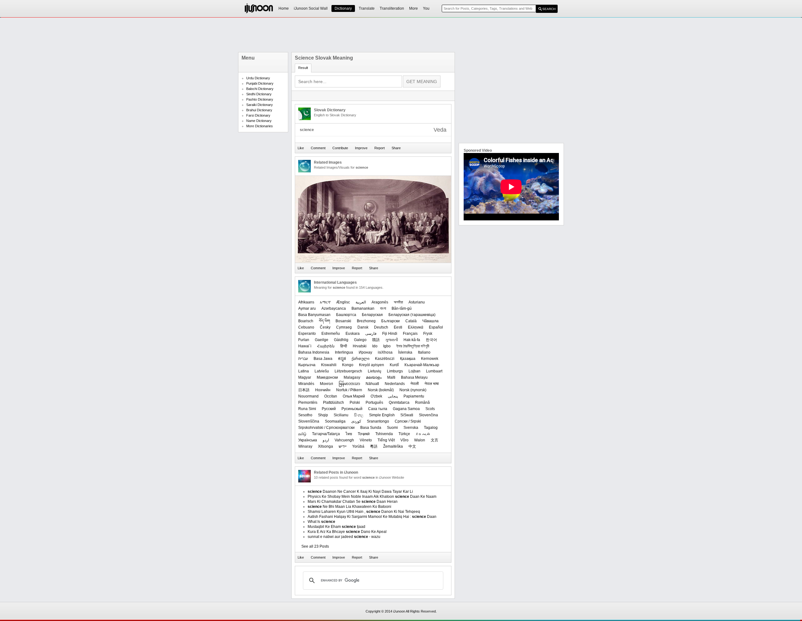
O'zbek (376, 396)
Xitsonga (325, 446)
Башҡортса (346, 315)
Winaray (305, 446)
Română (422, 402)
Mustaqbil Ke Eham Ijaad (336, 526)
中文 (412, 446)
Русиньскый (351, 409)
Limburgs (395, 371)
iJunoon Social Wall (311, 8)
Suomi (392, 427)
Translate (367, 8)
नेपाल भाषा (431, 384)
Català (411, 321)
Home (284, 8)
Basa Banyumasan (314, 315)
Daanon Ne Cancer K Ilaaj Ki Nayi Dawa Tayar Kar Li (360, 491)
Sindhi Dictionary (259, 94)
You (426, 8)
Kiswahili (328, 365)
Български (390, 321)
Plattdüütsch (333, 402)
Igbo (387, 346)
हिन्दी (343, 346)
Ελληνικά (415, 327)
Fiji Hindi (389, 333)
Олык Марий (354, 396)
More (413, 8)
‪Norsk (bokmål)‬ (381, 390)
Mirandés (306, 384)
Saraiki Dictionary (259, 105)
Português (374, 402)
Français (410, 333)
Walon (419, 440)
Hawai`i (304, 346)
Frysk (427, 333)
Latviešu (322, 371)
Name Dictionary (259, 121)
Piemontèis (307, 402)
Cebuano (306, 327)
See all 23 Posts (315, 546)
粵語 (374, 446)
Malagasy (352, 377)
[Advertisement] (401, 35)
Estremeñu (330, 333)
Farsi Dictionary (258, 115)
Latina (303, 371)
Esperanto (307, 333)
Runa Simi (307, 409)
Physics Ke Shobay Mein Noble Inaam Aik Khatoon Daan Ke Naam (372, 496)
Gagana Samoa (406, 409)
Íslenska (405, 352)
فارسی (371, 333)
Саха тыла (377, 409)
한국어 (431, 340)
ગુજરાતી (391, 340)
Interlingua (344, 352)
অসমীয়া (398, 302)
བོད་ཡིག (324, 321)
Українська (307, 440)
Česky (325, 327)
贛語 (376, 340)
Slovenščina (308, 421)
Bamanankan (363, 308)
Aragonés (380, 302)
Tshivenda (384, 434)
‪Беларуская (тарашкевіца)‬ (411, 315)
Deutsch (381, 327)
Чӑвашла (430, 321)
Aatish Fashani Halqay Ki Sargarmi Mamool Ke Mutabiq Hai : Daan (372, 516)
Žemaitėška (393, 446)
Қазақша (407, 358)
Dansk (362, 327)
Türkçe (404, 434)
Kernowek (429, 358)
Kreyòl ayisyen (371, 365)
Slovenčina (428, 415)
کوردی (356, 421)
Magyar (304, 377)
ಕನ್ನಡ (342, 358)
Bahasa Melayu (414, 377)
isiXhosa (385, 352)
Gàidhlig (341, 340)
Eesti (398, 327)
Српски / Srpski (408, 421)
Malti (391, 377)
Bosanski (343, 321)
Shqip (323, 415)
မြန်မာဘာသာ (349, 384)
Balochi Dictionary (259, 89)
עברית (303, 358)
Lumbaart (434, 371)
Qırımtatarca (399, 402)
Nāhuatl (372, 384)
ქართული (360, 358)
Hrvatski (360, 346)
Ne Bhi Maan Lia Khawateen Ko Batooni (349, 506)
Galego (360, 340)
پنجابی (393, 396)
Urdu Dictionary (258, 78)
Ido (375, 346)
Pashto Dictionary (259, 99)
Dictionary (343, 8)
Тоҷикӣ (364, 434)
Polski (355, 402)
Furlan (303, 340)
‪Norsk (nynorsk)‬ (412, 390)
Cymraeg (344, 327)
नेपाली (414, 384)
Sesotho (305, 415)
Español (436, 327)
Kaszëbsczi (384, 358)
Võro (404, 440)
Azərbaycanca (333, 308)
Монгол (326, 384)
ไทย (349, 434)
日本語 (304, 390)
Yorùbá (358, 446)
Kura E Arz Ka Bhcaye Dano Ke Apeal (347, 531)
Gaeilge (321, 340)
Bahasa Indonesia (313, 352)
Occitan (330, 396)
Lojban (414, 371)
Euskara (353, 333)
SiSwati (406, 415)
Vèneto (366, 440)
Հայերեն (326, 346)
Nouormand (308, 396)
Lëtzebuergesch (348, 371)
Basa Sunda (370, 427)
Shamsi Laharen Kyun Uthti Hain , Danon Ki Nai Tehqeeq (364, 511)
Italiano (424, 352)
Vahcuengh (344, 440)
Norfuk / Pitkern (349, 390)
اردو (326, 440)
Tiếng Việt (386, 440)
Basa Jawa (323, 358)
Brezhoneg (366, 321)
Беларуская (372, 315)
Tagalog (431, 427)
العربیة (361, 302)
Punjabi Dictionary (259, 83)
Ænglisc (343, 302)
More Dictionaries (259, 126)
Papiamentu (414, 396)
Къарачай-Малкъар (421, 365)
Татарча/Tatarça (326, 434)
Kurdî (394, 365)
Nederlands (395, 384)
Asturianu (417, 302)
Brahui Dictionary (259, 110)
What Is (321, 521)
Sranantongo (378, 421)
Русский (329, 409)
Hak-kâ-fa (412, 340)
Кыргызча (306, 365)
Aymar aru (307, 308)
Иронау (365, 352)
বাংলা (383, 308)
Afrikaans (306, 302)
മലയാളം (374, 377)
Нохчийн (323, 390)
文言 (434, 440)
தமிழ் (302, 434)
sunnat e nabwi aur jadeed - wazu (344, 536)
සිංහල (358, 415)
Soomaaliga (335, 421)
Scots (430, 409)
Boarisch (305, 321)
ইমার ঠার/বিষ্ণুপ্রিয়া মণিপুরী (412, 346)
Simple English (382, 415)
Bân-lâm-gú (402, 308)
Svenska (411, 427)
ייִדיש (342, 446)
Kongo (347, 365)
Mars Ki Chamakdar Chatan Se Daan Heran (353, 501)
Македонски (327, 377)
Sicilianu (341, 415)
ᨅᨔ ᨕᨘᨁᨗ (423, 434)
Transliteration (392, 8)
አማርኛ (325, 302)
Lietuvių (374, 371)
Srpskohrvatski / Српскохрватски (326, 427)
